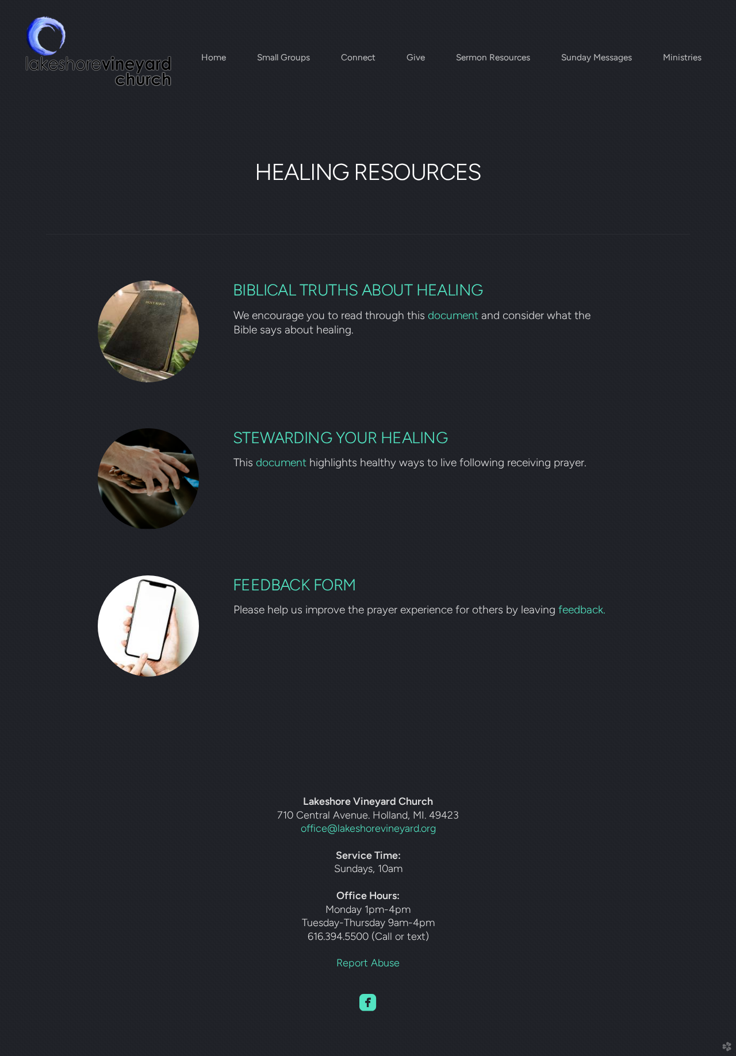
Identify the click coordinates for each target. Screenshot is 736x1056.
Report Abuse (368, 963)
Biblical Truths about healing (358, 290)
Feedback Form (294, 584)
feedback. (581, 609)
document (453, 315)
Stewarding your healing (340, 437)
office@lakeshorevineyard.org (368, 828)
